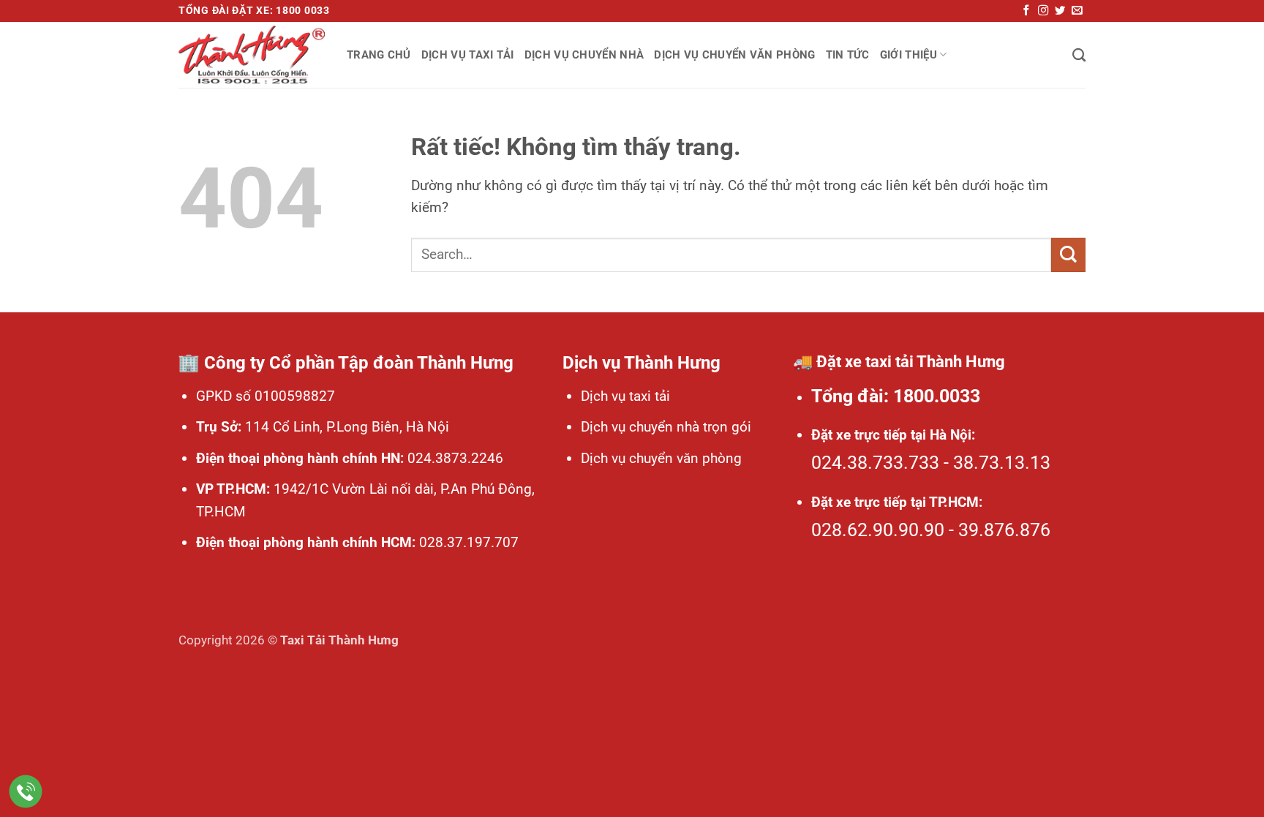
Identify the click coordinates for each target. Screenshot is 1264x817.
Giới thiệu (908, 54)
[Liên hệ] (26, 791)
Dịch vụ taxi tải (467, 54)
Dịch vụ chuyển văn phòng (734, 54)
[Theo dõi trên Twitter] (1060, 11)
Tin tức (848, 54)
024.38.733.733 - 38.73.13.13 (930, 462)
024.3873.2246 (453, 458)
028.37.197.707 (467, 542)
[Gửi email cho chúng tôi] (1077, 11)
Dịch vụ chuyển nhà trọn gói (666, 426)
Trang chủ (379, 54)
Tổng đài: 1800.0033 (895, 396)
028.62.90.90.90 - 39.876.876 (930, 530)
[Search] (1079, 54)
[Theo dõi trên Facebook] (1026, 11)
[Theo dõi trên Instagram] (1043, 11)
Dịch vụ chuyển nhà (584, 54)
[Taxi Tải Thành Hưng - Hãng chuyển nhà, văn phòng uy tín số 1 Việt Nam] (251, 55)
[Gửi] (1068, 255)
